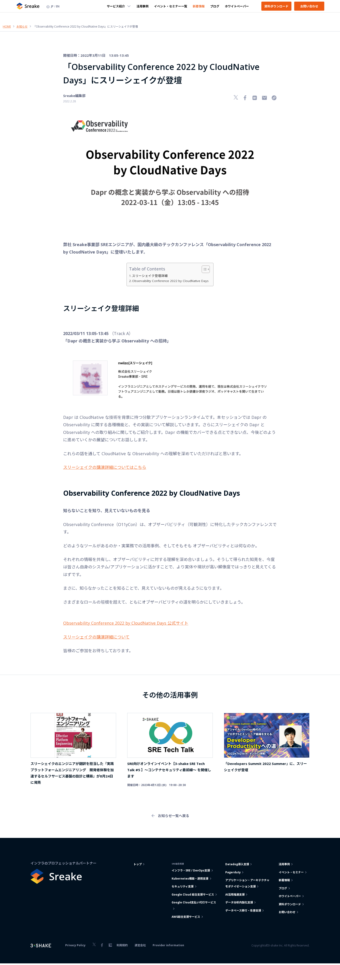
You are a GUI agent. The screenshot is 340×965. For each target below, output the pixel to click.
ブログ (214, 6)
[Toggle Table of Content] (203, 269)
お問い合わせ (309, 6)
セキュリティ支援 (183, 886)
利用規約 (122, 945)
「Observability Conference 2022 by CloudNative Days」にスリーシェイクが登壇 (85, 26)
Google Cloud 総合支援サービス (193, 894)
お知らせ (22, 26)
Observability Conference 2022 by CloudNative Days (170, 281)
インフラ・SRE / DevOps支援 (191, 870)
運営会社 (140, 945)
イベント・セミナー (291, 872)
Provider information (168, 945)
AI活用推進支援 (235, 894)
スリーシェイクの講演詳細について (96, 637)
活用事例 (142, 6)
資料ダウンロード (276, 6)
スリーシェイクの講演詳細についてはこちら (104, 467)
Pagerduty (233, 872)
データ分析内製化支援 (239, 902)
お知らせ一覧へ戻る (173, 815)
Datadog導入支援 (237, 864)
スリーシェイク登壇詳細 (150, 276)
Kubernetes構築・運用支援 (190, 878)
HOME (7, 26)
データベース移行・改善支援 (243, 910)
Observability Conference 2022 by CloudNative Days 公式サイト (125, 623)
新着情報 (199, 6)
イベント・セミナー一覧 (170, 6)
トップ (137, 864)
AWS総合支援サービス (186, 917)
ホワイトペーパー (237, 6)
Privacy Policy (75, 945)
